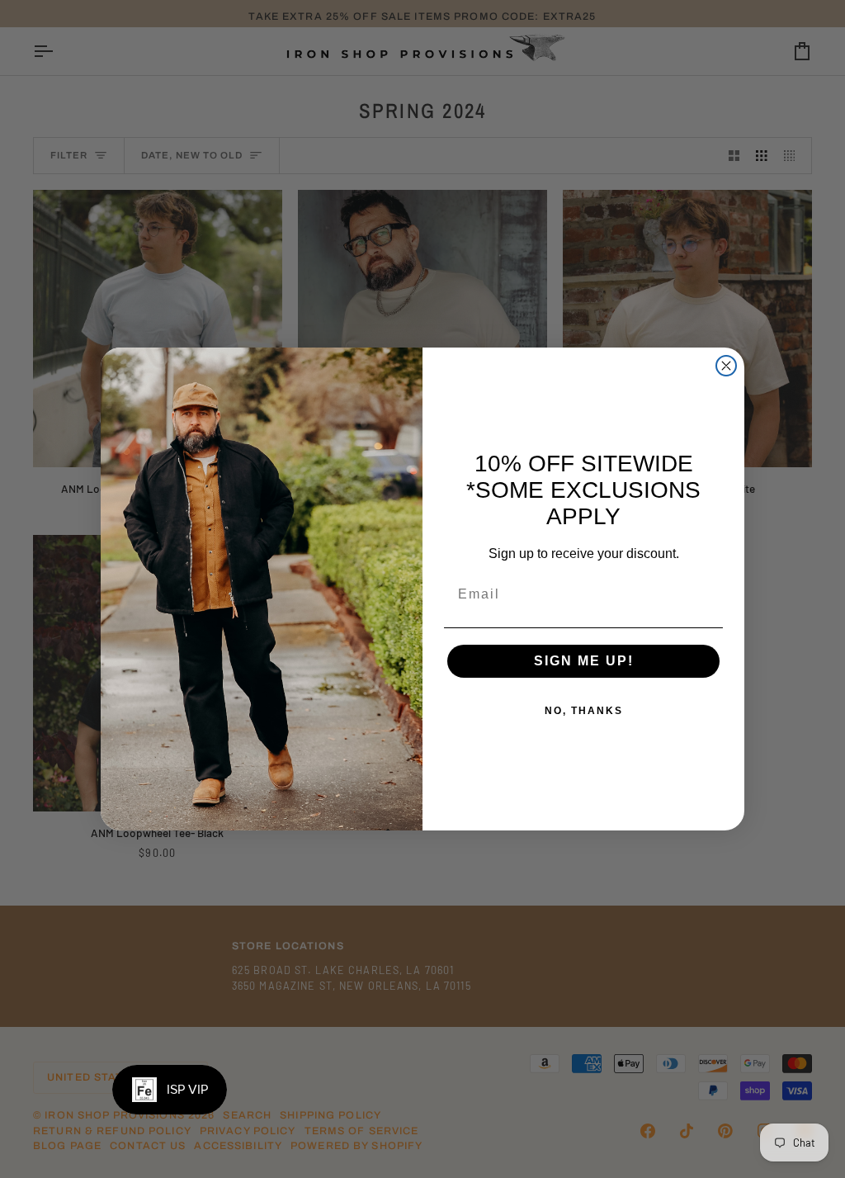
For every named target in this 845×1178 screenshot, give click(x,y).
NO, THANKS (584, 711)
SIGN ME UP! (584, 661)
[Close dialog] (726, 366)
